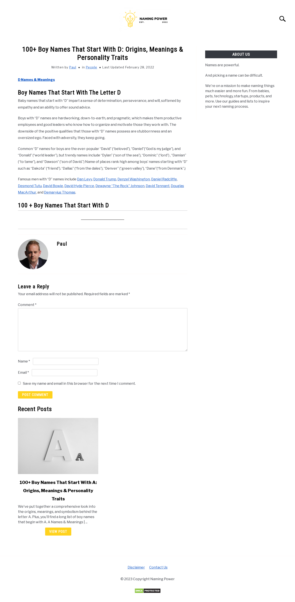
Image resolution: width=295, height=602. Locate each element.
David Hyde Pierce (79, 186)
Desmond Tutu (30, 186)
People (91, 67)
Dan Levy (84, 179)
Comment (27, 305)
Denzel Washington (133, 179)
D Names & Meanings (36, 80)
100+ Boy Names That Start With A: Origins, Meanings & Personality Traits (58, 490)
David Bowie (53, 186)
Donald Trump (104, 179)
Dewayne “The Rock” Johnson (119, 186)
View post (58, 532)
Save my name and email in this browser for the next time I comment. (79, 383)
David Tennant (158, 186)
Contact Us (158, 567)
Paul (72, 67)
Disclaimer (136, 567)
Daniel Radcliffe (164, 179)
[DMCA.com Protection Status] (148, 592)
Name (24, 361)
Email (23, 372)
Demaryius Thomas (59, 192)
